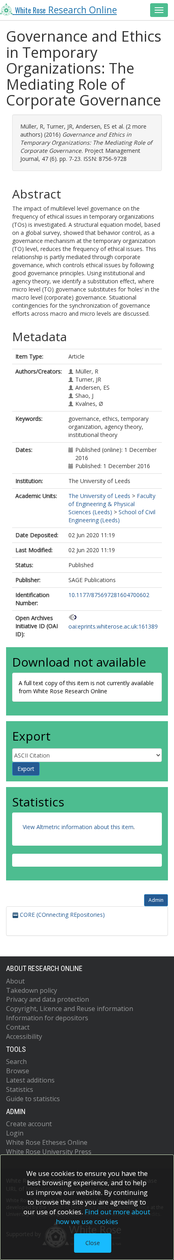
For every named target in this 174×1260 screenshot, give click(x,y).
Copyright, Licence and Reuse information (69, 1008)
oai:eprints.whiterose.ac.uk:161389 (113, 626)
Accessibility (24, 1036)
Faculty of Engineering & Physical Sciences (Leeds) (111, 504)
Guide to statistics (33, 1098)
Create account (29, 1123)
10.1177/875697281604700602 (108, 595)
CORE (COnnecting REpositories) (61, 914)
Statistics (19, 1089)
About (15, 981)
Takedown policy (31, 990)
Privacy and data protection (47, 999)
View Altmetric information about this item (78, 827)
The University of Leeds (99, 496)
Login (14, 1133)
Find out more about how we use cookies (103, 1216)
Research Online (66, 10)
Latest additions (30, 1080)
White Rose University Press (48, 1151)
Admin (156, 900)
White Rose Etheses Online (46, 1142)
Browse (17, 1070)
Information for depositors (47, 1017)
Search (16, 1061)
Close (92, 1243)
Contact (18, 1027)
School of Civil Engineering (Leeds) (111, 516)
